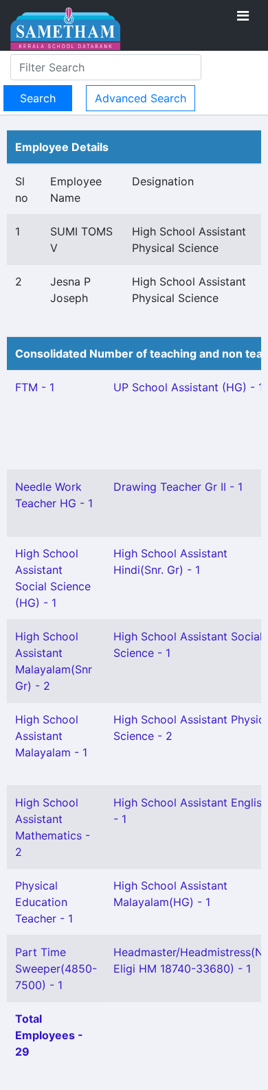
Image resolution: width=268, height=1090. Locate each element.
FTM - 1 (34, 387)
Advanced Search (140, 98)
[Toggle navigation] (243, 15)
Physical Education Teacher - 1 (44, 902)
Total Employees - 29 (49, 1035)
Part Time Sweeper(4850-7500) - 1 (56, 968)
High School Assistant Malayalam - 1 (51, 735)
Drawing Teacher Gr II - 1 (178, 487)
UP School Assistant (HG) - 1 (188, 387)
